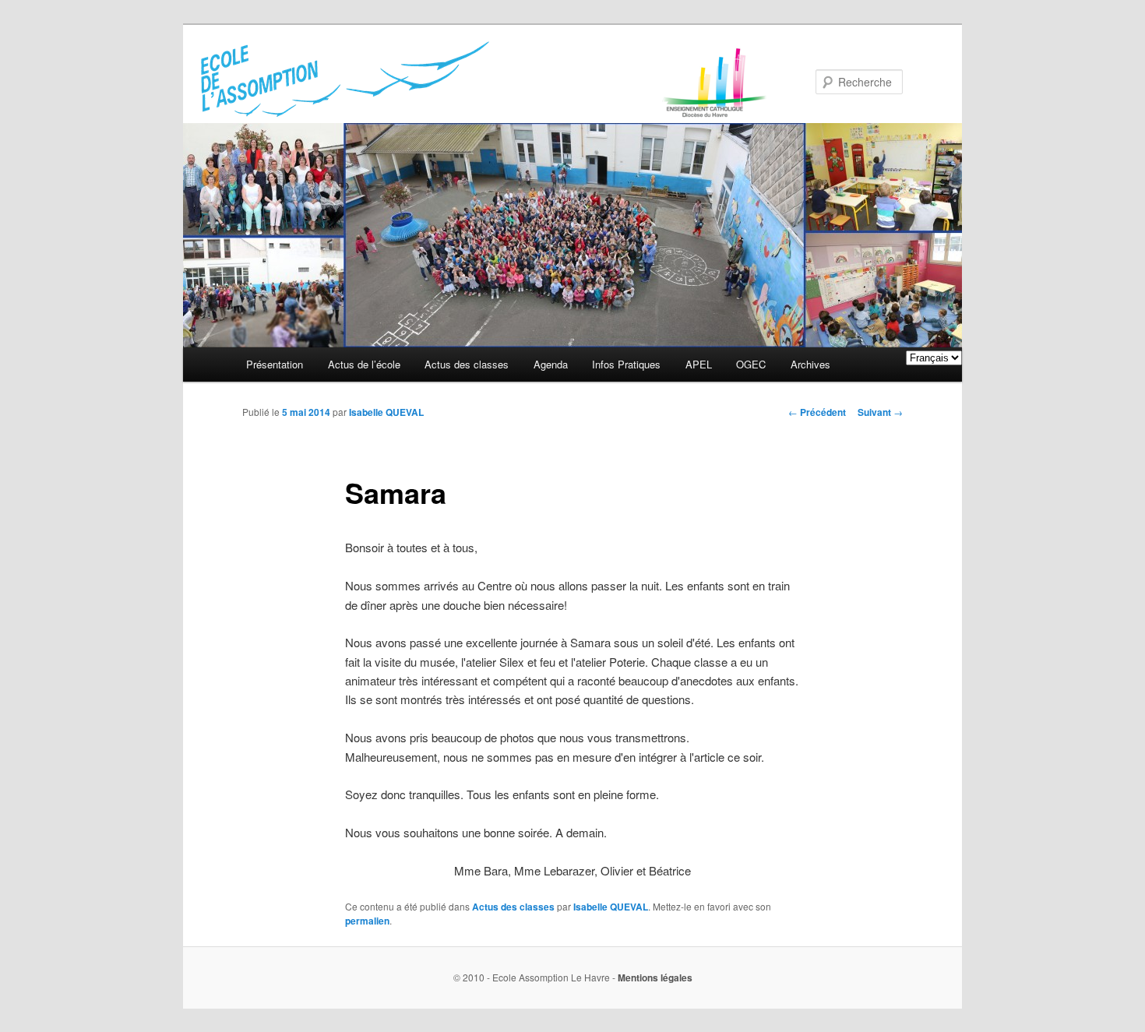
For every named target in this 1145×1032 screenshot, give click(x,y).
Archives (810, 364)
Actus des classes (467, 364)
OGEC (751, 364)
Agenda (551, 364)
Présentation (274, 364)
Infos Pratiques (626, 364)
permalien (367, 921)
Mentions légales (655, 977)
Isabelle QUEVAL (386, 412)
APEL (698, 364)
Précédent (817, 412)
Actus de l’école (364, 364)
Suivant (880, 412)
